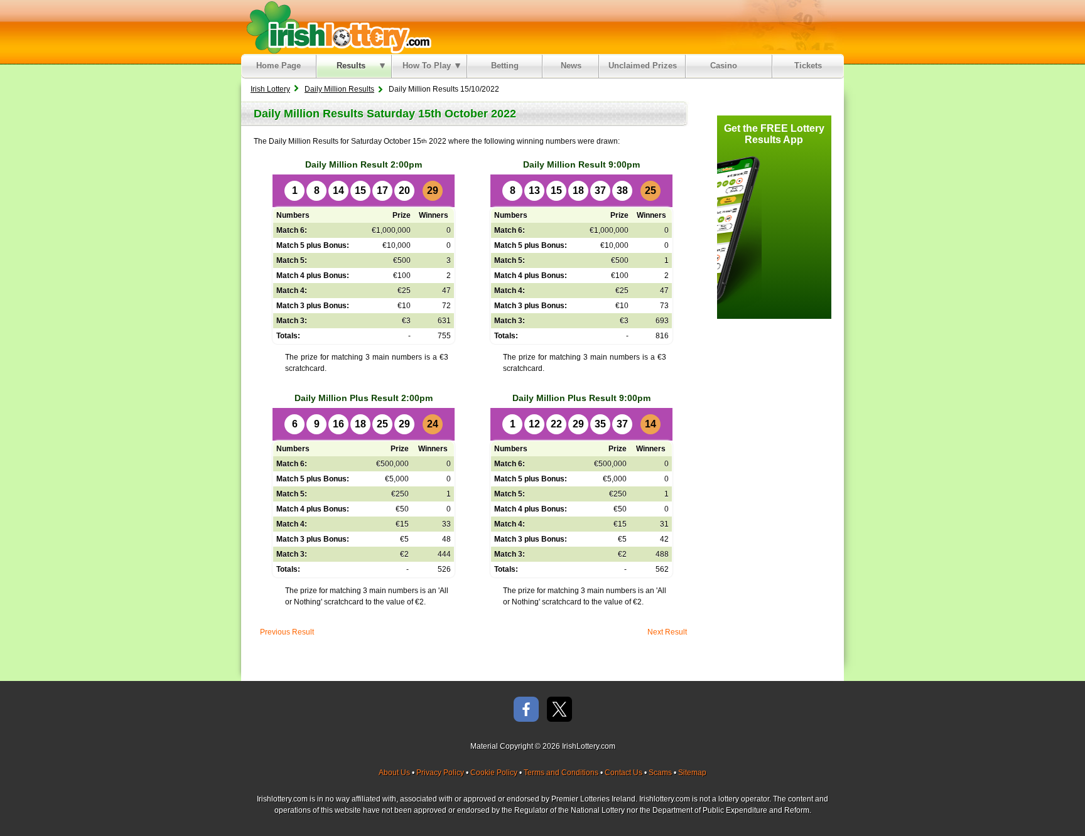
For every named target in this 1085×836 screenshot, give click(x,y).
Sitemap (692, 772)
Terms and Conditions (561, 772)
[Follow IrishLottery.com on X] (559, 710)
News (571, 65)
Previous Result (287, 632)
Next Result (667, 632)
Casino (726, 65)
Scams (660, 772)
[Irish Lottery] (337, 27)
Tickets (808, 65)
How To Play (426, 65)
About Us (394, 772)
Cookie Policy (493, 772)
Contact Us (623, 772)
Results (351, 65)
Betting (505, 65)
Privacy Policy (440, 772)
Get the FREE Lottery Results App (774, 134)
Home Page (278, 65)
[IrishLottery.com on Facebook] (526, 710)
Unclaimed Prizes (642, 65)
